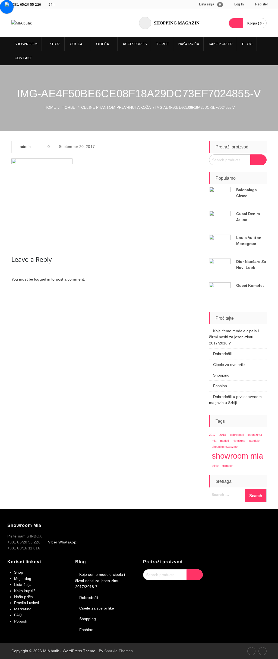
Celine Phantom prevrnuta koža (116, 107)
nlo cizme (239, 440)
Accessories (135, 44)
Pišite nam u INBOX (24, 536)
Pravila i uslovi (26, 603)
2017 (212, 434)
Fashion (220, 386)
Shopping (221, 375)
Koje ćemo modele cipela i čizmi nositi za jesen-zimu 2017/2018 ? (234, 337)
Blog (247, 44)
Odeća (102, 44)
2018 (222, 434)
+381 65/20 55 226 (26, 5)
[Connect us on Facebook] (251, 651)
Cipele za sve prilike (230, 364)
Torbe (162, 44)
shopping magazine (225, 446)
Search (258, 160)
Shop (54, 44)
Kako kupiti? (221, 44)
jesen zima (255, 434)
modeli (224, 440)
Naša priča (188, 44)
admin (25, 146)
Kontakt (23, 58)
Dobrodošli (222, 354)
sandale (254, 440)
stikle (215, 465)
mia (214, 440)
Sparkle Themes (118, 651)
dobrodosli (237, 434)
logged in (42, 279)
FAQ (18, 615)
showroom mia (237, 455)
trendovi (227, 465)
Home (50, 107)
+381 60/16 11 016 (23, 548)
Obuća (76, 44)
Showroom (25, 44)
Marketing (22, 609)
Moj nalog (22, 578)
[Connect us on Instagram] (262, 651)
